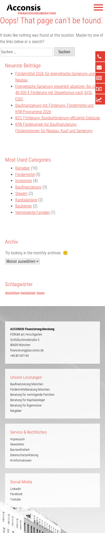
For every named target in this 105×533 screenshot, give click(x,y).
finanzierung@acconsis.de (27, 350)
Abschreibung (12, 293)
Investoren (23, 180)
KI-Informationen (20, 460)
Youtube (15, 499)
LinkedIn (15, 489)
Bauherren (23, 206)
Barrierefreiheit (20, 450)
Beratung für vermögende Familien (32, 394)
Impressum (17, 439)
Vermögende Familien (32, 212)
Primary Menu (98, 7)
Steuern (21, 193)
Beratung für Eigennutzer (26, 405)
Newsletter (17, 444)
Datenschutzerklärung (24, 455)
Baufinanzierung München (26, 384)
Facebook (16, 494)
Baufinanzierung (28, 187)
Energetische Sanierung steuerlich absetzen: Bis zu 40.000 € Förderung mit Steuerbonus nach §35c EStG (55, 93)
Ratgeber (22, 168)
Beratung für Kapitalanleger (27, 400)
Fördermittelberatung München (30, 389)
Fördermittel (25, 174)
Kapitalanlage (26, 199)
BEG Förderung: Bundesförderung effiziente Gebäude (57, 118)
